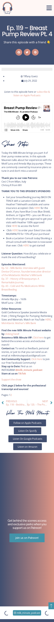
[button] (18, 52)
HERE (37, 208)
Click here (38, 337)
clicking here (11, 334)
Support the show (11, 379)
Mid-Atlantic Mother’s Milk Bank (19, 323)
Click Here (36, 359)
